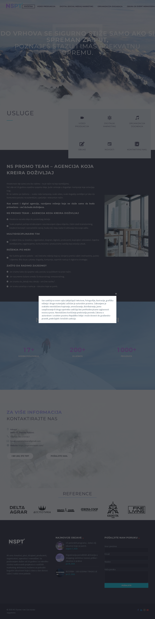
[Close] (116, 293)
